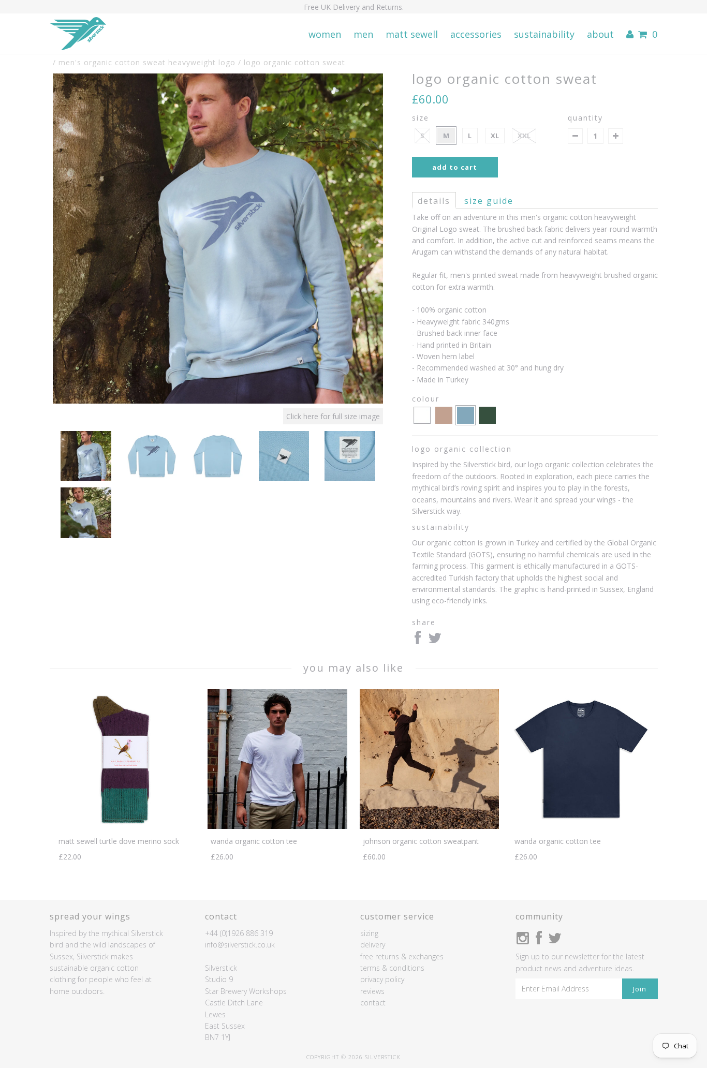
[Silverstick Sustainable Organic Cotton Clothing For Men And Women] (78, 34)
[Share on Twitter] (434, 640)
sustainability (544, 34)
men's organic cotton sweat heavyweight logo (146, 62)
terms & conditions (392, 968)
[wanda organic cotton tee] (277, 826)
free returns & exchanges (402, 956)
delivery (372, 945)
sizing (369, 933)
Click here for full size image (333, 416)
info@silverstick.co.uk (240, 945)
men (363, 34)
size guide (488, 200)
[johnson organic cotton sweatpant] (429, 826)
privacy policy (382, 979)
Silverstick (383, 1057)
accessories (476, 34)
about (600, 34)
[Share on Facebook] (418, 640)
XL (495, 135)
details (434, 200)
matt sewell (412, 34)
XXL (524, 135)
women (324, 34)
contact (373, 1002)
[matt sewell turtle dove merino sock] (125, 826)
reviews (372, 991)
